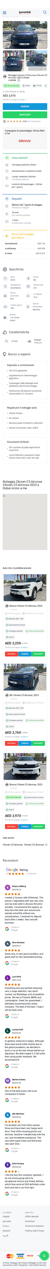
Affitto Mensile (32, 1216)
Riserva (25, 106)
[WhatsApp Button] (44, 1256)
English (6, 1216)
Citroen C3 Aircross (34, 844)
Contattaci (30, 1221)
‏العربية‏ (5, 1235)
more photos (35, 69)
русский (7, 1221)
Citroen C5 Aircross (13, 844)
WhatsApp (25, 114)
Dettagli (12, 654)
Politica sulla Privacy (34, 1231)
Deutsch (6, 1231)
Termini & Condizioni (34, 1226)
